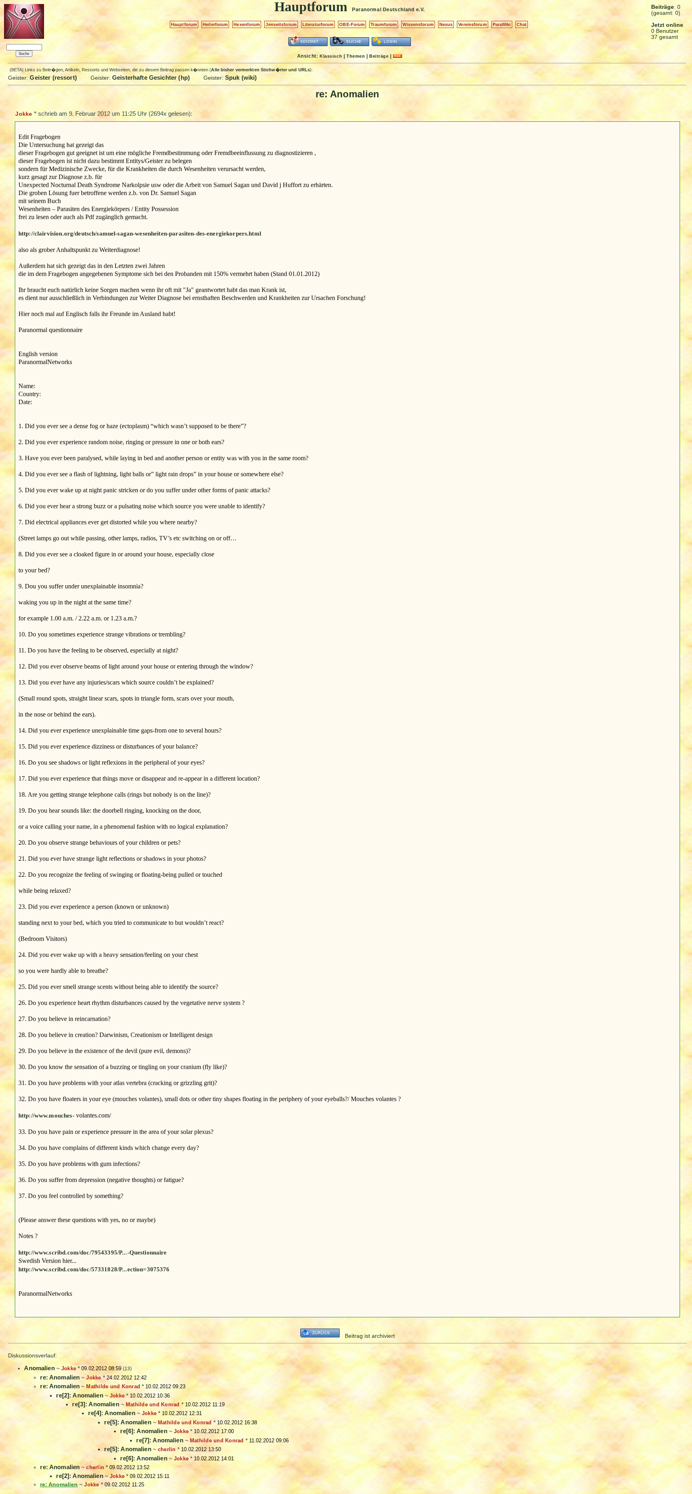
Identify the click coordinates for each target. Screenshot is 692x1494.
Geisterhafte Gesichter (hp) (151, 77)
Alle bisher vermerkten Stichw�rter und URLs (260, 69)
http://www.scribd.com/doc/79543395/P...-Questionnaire (92, 1252)
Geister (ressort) (53, 77)
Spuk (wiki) (241, 77)
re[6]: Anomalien (143, 1431)
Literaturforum (318, 24)
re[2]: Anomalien (79, 1395)
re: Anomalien (60, 1377)
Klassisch (331, 56)
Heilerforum (215, 24)
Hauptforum (184, 24)
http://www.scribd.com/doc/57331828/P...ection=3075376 (94, 1269)
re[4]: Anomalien (111, 1412)
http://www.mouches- (46, 1115)
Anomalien (39, 1368)
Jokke (23, 114)
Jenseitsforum (281, 24)
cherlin (167, 1449)
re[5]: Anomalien (127, 1422)
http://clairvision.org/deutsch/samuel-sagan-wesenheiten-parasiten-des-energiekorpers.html (139, 233)
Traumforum (383, 24)
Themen (355, 56)
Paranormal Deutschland (383, 9)
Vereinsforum (472, 24)
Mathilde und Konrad (113, 1386)
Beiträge (378, 56)
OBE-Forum (352, 24)
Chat (522, 24)
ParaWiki (502, 24)
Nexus (446, 24)
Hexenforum (246, 24)
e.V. (420, 9)
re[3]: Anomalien (95, 1404)
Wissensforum (417, 24)
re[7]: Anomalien (159, 1440)
